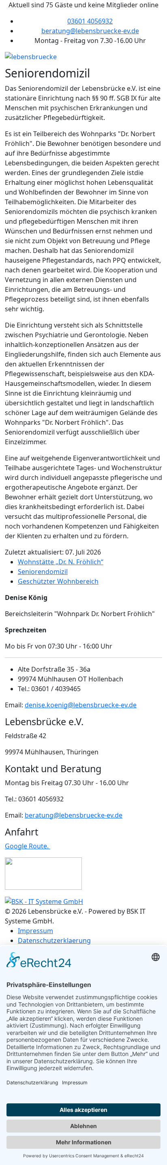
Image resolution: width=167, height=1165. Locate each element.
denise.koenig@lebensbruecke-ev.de (81, 704)
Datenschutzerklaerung (54, 940)
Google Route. (27, 846)
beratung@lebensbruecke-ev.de (90, 30)
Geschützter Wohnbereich (58, 581)
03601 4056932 (90, 21)
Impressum (35, 930)
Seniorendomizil (43, 571)
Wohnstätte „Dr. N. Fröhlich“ (60, 561)
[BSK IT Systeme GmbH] (44, 901)
